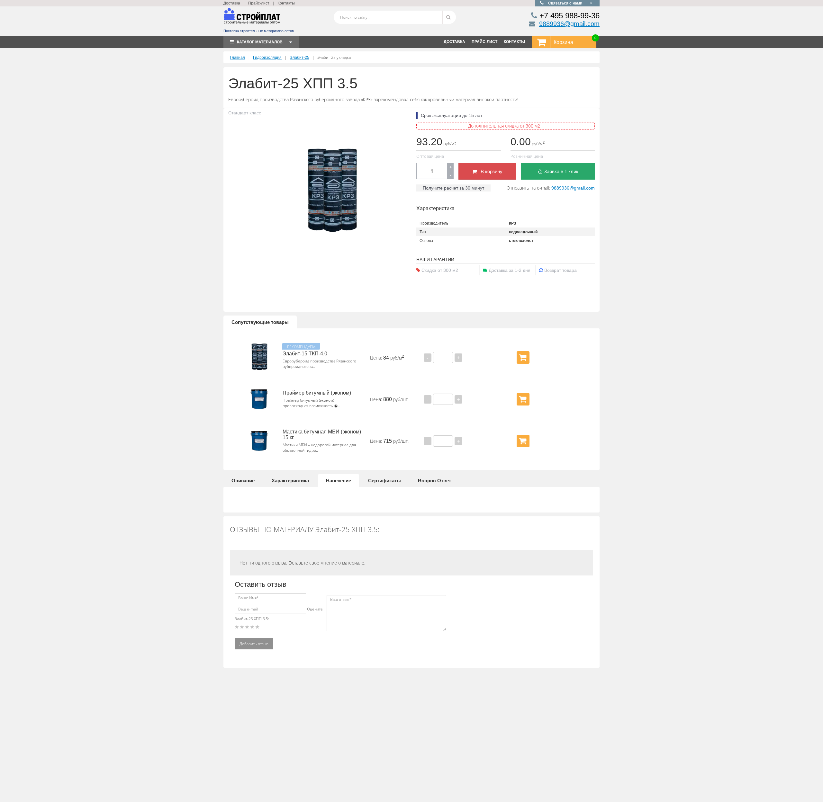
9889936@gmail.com (569, 23)
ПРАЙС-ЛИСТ (484, 42)
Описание (243, 480)
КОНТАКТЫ (514, 42)
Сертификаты (384, 480)
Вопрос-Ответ (434, 480)
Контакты (286, 3)
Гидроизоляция (267, 57)
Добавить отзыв (254, 643)
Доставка (231, 3)
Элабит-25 (299, 57)
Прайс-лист (258, 3)
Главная (237, 57)
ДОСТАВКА (454, 42)
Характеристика (290, 480)
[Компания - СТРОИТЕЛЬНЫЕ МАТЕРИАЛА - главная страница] (252, 19)
